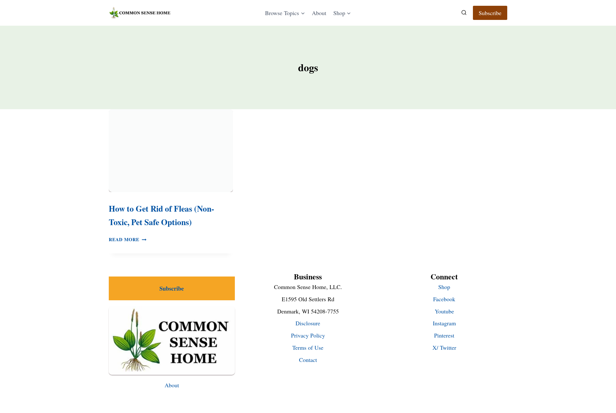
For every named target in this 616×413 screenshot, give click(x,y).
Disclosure (307, 323)
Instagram (444, 323)
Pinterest (444, 335)
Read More (127, 239)
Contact (308, 360)
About (319, 13)
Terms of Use (307, 347)
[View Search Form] (464, 13)
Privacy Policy (308, 335)
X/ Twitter (444, 347)
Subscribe (490, 13)
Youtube (444, 311)
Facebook (444, 299)
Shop (444, 287)
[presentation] (171, 150)
